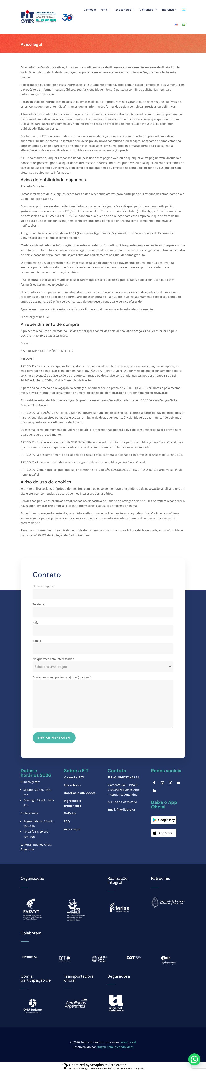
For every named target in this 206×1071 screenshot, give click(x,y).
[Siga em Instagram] (162, 783)
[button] (194, 1059)
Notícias (70, 813)
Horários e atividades (80, 793)
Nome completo (43, 586)
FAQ (67, 821)
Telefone (38, 604)
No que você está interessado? (53, 659)
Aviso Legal (72, 829)
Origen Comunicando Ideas (115, 1047)
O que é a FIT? (74, 777)
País (35, 622)
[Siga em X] (170, 783)
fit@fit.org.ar (126, 810)
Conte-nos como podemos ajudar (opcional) (62, 677)
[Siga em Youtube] (178, 783)
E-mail (37, 641)
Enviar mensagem (54, 737)
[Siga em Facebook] (154, 783)
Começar (90, 9)
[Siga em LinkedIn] (154, 791)
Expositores (72, 785)
